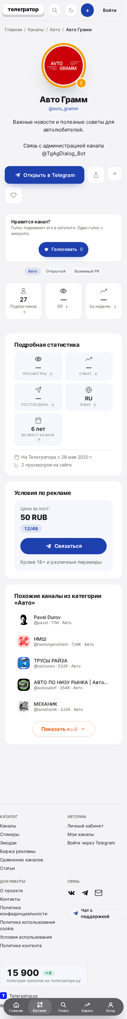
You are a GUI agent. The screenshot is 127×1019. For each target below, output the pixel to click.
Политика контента (21, 945)
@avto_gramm (63, 108)
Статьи (7, 868)
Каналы (36, 29)
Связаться (68, 546)
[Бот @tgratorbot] (85, 893)
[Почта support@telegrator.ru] (98, 893)
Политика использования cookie (27, 925)
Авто (55, 29)
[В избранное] (13, 195)
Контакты (10, 899)
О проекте (11, 890)
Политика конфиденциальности (23, 910)
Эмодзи (8, 842)
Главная (13, 29)
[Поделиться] (96, 175)
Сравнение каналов (21, 859)
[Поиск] (54, 10)
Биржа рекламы (18, 851)
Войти (110, 10)
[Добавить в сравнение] (114, 173)
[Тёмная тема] (71, 10)
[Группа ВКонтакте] (71, 893)
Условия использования (26, 937)
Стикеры (9, 834)
